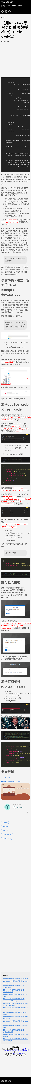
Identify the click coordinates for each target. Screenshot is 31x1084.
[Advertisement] (15, 60)
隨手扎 (3, 7)
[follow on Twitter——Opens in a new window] (2, 11)
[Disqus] (15, 905)
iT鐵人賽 (5, 822)
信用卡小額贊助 (16, 781)
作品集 (8, 5)
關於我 (3, 5)
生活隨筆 (14, 5)
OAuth (4, 830)
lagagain (15, 1049)
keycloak (5, 826)
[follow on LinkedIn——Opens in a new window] (6, 11)
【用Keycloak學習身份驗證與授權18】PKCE (15, 978)
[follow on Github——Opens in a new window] (9, 11)
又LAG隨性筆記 (8, 2)
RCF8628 (7, 777)
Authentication (7, 834)
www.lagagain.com (18, 1053)
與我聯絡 (20, 5)
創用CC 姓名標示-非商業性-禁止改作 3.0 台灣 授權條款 (15, 1049)
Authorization (7, 838)
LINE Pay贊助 (6, 781)
